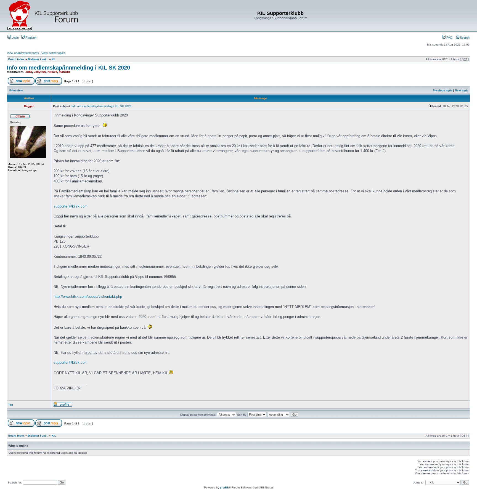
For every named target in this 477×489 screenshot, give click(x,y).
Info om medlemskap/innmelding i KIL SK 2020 (68, 68)
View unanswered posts (23, 53)
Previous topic (442, 90)
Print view (16, 90)
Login (15, 37)
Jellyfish (40, 71)
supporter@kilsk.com (71, 206)
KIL (54, 59)
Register (31, 37)
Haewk (52, 71)
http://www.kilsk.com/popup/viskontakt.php (88, 296)
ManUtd (64, 71)
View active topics (53, 53)
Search (464, 37)
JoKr (28, 71)
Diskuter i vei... (38, 59)
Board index (16, 59)
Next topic (461, 90)
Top (10, 404)
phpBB (224, 487)
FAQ (449, 37)
